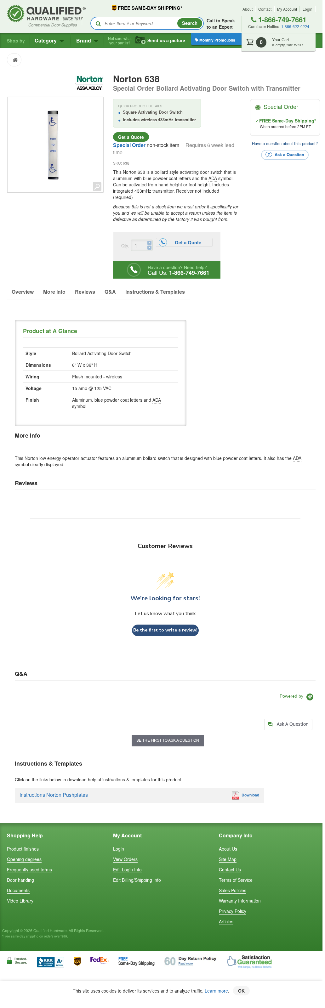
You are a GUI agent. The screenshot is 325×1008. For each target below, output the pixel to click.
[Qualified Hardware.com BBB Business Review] (50, 961)
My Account (287, 9)
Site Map (228, 859)
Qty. (125, 245)
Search (189, 23)
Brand (84, 40)
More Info (54, 291)
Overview (23, 291)
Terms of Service (236, 880)
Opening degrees (24, 859)
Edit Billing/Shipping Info (137, 880)
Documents (18, 890)
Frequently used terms (29, 869)
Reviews (85, 291)
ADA (212, 178)
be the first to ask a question (167, 740)
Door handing (20, 880)
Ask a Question (288, 154)
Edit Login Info (127, 869)
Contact (264, 9)
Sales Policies (232, 890)
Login (307, 9)
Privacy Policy (232, 911)
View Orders (125, 859)
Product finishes (23, 849)
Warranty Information (240, 901)
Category (46, 40)
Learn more (216, 991)
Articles (226, 921)
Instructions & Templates (155, 291)
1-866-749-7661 (281, 19)
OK (241, 991)
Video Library (20, 901)
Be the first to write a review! (165, 630)
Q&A (110, 291)
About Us (228, 849)
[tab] (288, 724)
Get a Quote (131, 137)
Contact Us (230, 869)
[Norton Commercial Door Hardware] (89, 82)
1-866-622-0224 (295, 26)
